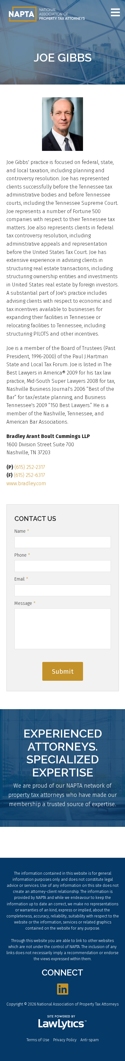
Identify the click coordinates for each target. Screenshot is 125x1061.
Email (21, 579)
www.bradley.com (26, 483)
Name (21, 531)
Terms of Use (38, 1040)
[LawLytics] (62, 1022)
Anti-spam (89, 1040)
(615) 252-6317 (29, 475)
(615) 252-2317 (29, 467)
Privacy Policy (65, 1040)
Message (25, 603)
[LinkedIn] (63, 989)
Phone (22, 555)
